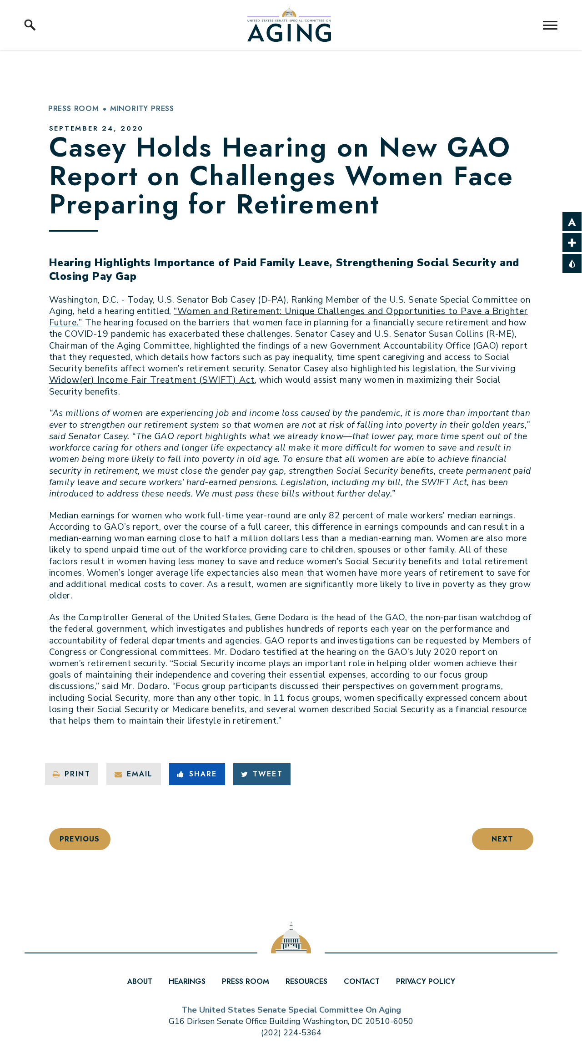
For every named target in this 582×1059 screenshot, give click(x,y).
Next (502, 839)
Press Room (73, 108)
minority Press (142, 108)
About (139, 981)
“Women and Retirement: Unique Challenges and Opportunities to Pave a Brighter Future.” (288, 317)
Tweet (267, 774)
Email (140, 774)
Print (77, 774)
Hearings (187, 981)
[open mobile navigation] (550, 25)
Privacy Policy (425, 981)
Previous (79, 839)
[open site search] (30, 25)
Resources (306, 981)
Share (203, 774)
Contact (362, 981)
